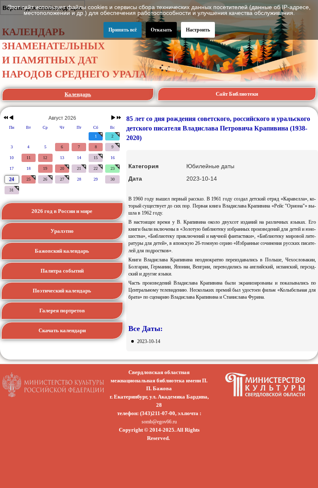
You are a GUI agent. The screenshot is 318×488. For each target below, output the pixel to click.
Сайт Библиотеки (237, 94)
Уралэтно (62, 231)
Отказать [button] (161, 30)
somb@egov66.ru (159, 422)
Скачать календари (62, 330)
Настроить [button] (198, 30)
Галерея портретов (62, 310)
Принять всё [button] (122, 30)
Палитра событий (62, 271)
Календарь (78, 94)
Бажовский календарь (62, 251)
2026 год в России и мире (61, 211)
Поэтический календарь (62, 290)
